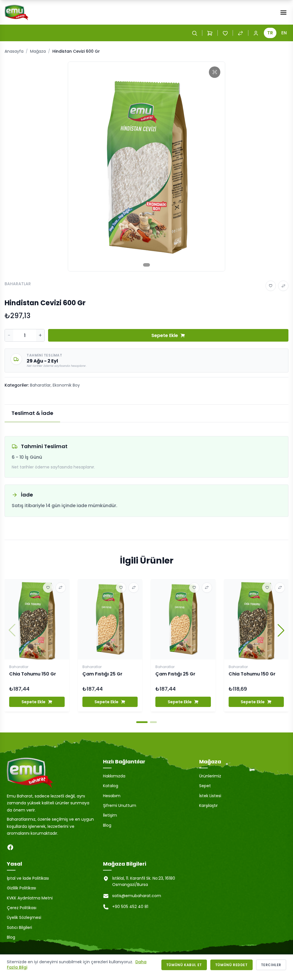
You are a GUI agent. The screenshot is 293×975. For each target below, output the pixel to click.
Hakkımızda (114, 776)
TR (270, 33)
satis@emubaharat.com (136, 896)
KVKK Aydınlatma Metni (30, 898)
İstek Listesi (210, 796)
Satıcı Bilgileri (19, 927)
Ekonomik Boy (66, 385)
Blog (107, 825)
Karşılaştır (208, 805)
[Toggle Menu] (283, 12)
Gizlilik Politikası (21, 888)
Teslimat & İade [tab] (32, 413)
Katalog (110, 786)
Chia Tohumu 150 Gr (32, 674)
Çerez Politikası (21, 908)
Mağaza (38, 51)
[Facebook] (10, 847)
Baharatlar (40, 385)
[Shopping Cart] (210, 32)
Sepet (205, 786)
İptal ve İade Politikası (28, 878)
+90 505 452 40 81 (130, 906)
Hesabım (111, 796)
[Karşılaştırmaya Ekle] (283, 286)
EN (284, 33)
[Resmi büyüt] (214, 72)
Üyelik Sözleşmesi (24, 917)
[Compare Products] (240, 32)
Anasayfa (14, 51)
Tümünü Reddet (231, 964)
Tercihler (271, 964)
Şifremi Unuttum (119, 805)
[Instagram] (21, 847)
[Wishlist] (225, 32)
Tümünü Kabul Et (184, 964)
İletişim (110, 815)
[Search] (194, 32)
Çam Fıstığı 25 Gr (102, 674)
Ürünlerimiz (210, 776)
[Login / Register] (256, 32)
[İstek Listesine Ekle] (271, 286)
